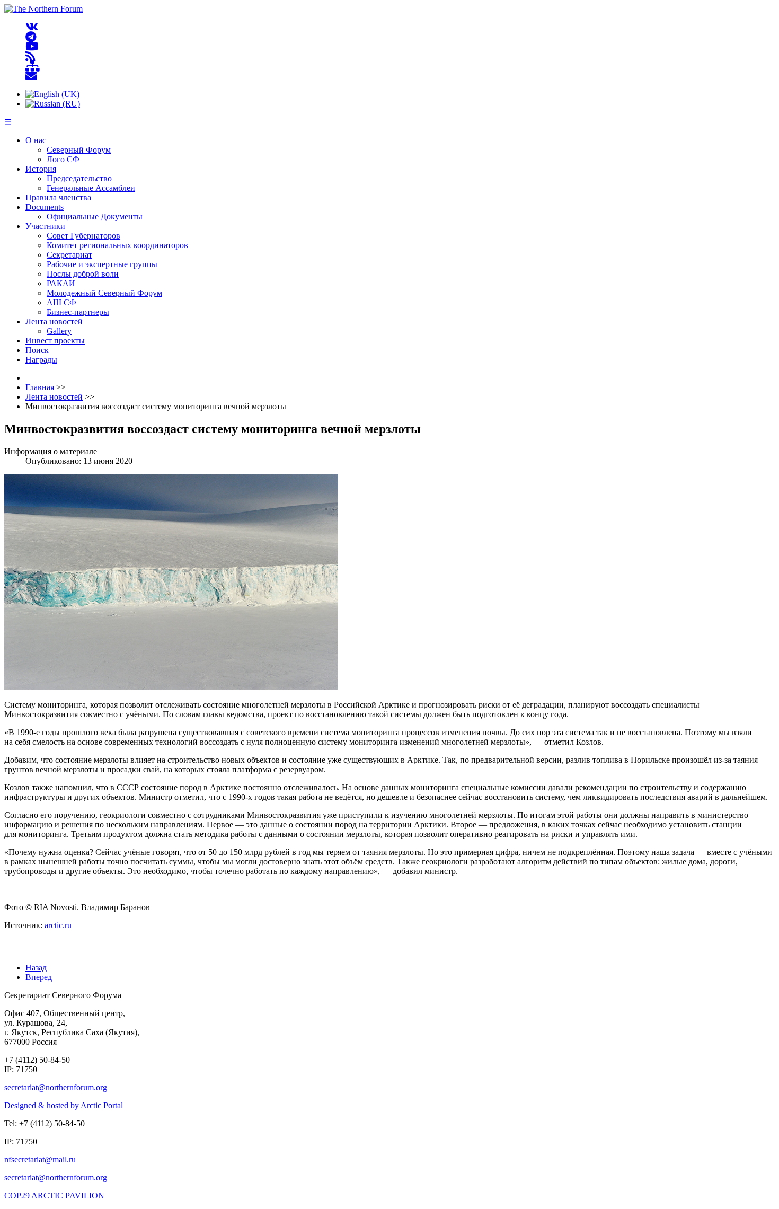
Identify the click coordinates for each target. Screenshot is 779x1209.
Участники (45, 226)
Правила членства (58, 197)
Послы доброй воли (83, 273)
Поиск (37, 350)
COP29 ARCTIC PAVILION (54, 1195)
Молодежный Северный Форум (104, 292)
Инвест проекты (55, 340)
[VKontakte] (31, 27)
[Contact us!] (31, 76)
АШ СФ (61, 302)
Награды (41, 359)
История (40, 168)
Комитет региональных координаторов (117, 245)
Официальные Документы (95, 216)
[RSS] (30, 56)
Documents (44, 206)
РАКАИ (61, 283)
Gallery (59, 331)
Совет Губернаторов (83, 235)
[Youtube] (31, 46)
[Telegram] (31, 36)
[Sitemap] (32, 66)
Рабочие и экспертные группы (102, 264)
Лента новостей (54, 321)
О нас (35, 140)
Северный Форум (79, 149)
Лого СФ (63, 159)
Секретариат (69, 254)
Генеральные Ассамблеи (91, 187)
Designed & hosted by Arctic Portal (63, 1105)
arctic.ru (58, 925)
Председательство (79, 178)
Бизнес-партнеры (78, 311)
